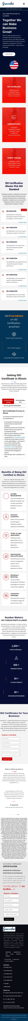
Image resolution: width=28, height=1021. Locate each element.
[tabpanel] (14, 433)
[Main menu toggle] (24, 4)
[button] (11, 814)
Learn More (8, 54)
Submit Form (7, 759)
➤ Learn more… (22, 222)
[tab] (8, 401)
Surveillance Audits (9, 447)
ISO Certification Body (18, 437)
